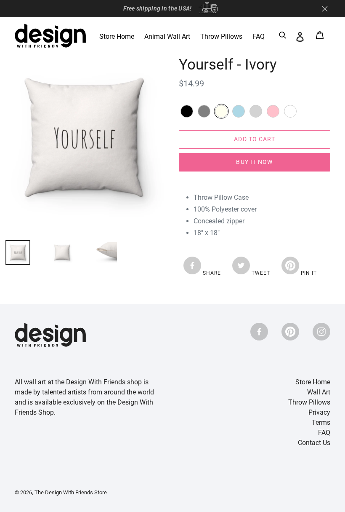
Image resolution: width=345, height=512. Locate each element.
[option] (56, 252)
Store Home (312, 382)
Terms (321, 422)
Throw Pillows (309, 402)
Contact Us (314, 443)
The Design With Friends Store (70, 492)
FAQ (324, 433)
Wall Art (318, 392)
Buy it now (254, 161)
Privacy (319, 412)
